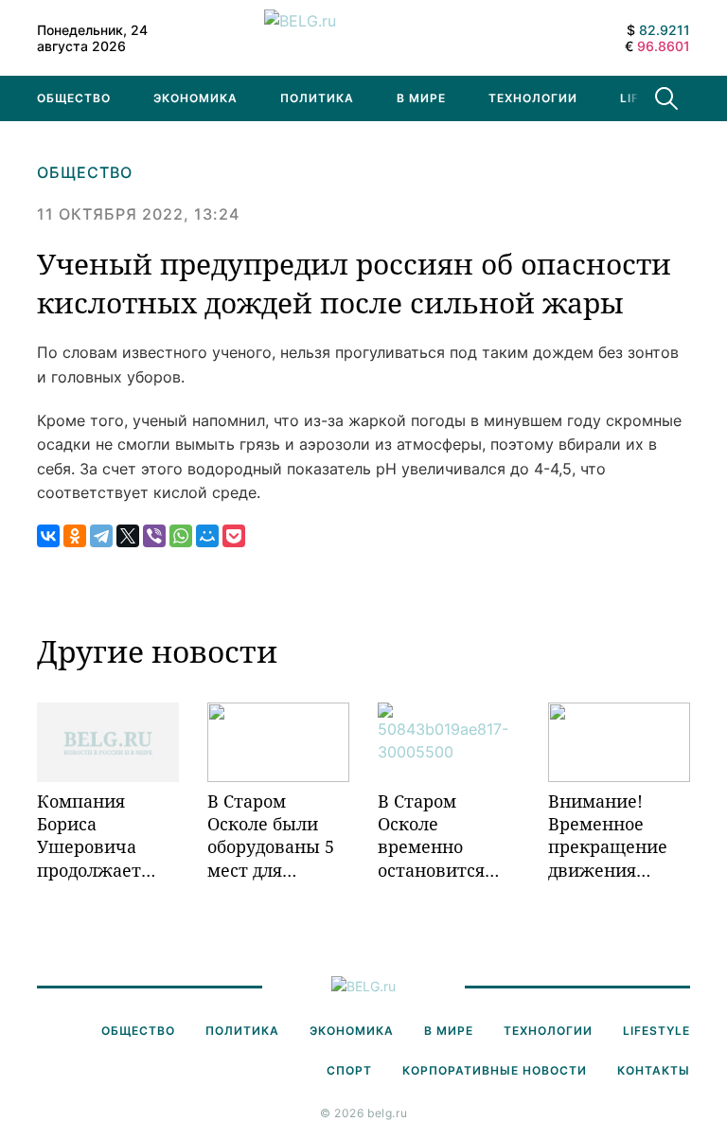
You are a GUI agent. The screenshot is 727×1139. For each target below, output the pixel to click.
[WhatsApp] (180, 536)
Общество (74, 98)
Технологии (532, 98)
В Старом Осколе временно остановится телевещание (436, 835)
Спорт (349, 1070)
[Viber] (154, 536)
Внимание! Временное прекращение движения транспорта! (607, 835)
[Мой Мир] (207, 536)
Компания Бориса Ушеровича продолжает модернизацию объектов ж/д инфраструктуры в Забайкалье (108, 835)
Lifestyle (656, 1030)
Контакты (653, 1070)
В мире (421, 98)
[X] (127, 536)
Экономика (195, 98)
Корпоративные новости (494, 1070)
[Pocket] (233, 536)
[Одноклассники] (74, 536)
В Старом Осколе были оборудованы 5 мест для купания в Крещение (270, 835)
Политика (317, 98)
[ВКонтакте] (48, 536)
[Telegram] (101, 536)
